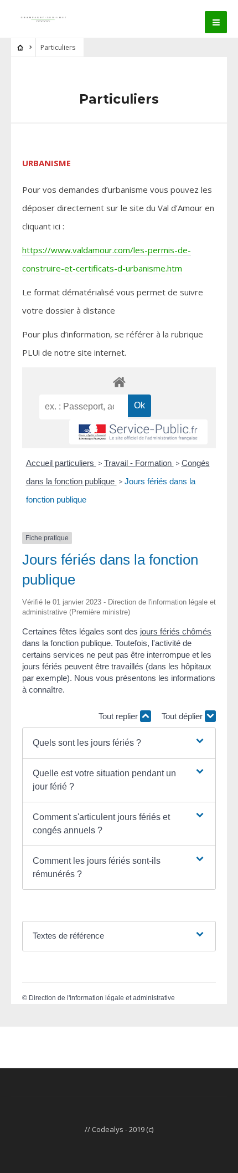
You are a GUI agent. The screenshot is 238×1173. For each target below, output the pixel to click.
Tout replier (119, 716)
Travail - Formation (139, 463)
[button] (118, 743)
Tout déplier (183, 716)
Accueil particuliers (61, 463)
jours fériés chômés (175, 631)
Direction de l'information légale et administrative (102, 998)
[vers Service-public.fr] (138, 432)
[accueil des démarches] (119, 381)
